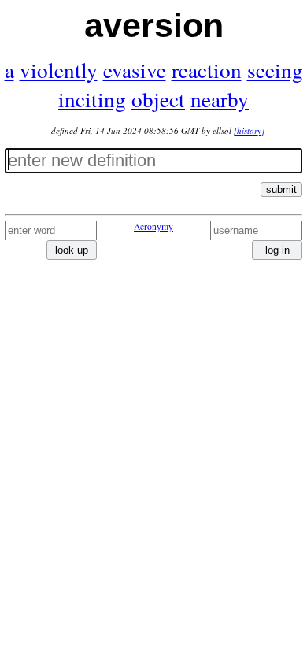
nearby (219, 98)
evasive (134, 69)
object (158, 98)
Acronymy (153, 226)
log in (277, 250)
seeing (275, 69)
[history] (249, 130)
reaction (207, 69)
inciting (92, 98)
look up (71, 250)
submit (281, 189)
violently (59, 69)
